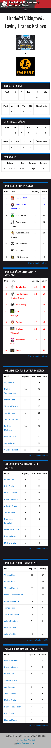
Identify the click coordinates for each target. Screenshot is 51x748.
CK (45, 92)
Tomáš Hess (9, 413)
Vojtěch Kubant (11, 406)
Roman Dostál (10, 536)
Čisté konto (41, 106)
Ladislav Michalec (12, 601)
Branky (43, 569)
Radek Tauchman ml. (13, 594)
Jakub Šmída (10, 634)
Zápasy (35, 191)
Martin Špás (9, 400)
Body (44, 191)
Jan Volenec (9, 443)
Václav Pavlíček (11, 450)
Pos (6, 191)
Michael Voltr (10, 436)
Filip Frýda (9, 486)
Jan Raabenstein (11, 614)
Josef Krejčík (10, 693)
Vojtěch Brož (9, 382)
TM (37, 92)
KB (28, 92)
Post (7, 92)
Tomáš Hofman (11, 419)
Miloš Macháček (11, 530)
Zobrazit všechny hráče (37, 455)
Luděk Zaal (9, 479)
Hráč (6, 376)
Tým (12, 191)
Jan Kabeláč (9, 512)
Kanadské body (39, 376)
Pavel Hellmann (11, 499)
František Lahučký (12, 707)
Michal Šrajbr (10, 543)
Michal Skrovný (11, 493)
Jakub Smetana (11, 621)
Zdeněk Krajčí (10, 506)
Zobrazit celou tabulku (38, 263)
